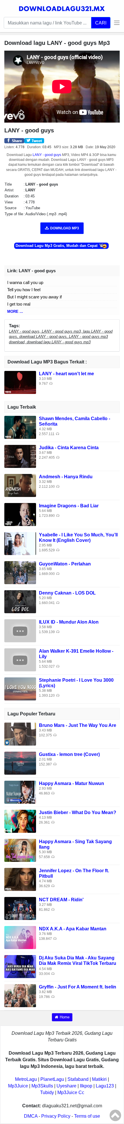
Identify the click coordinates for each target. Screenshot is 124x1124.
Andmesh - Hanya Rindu (66, 476)
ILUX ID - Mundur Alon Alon (69, 622)
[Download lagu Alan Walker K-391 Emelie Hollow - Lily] (20, 659)
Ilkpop (86, 1085)
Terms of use (87, 1116)
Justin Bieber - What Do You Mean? (77, 812)
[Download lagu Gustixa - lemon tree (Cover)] (20, 763)
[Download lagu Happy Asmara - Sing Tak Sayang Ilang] (20, 850)
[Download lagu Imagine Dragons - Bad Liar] (20, 514)
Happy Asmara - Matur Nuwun (71, 783)
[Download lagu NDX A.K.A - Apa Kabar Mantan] (20, 937)
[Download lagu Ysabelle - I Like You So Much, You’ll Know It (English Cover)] (20, 543)
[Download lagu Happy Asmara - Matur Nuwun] (20, 792)
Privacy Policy (55, 1116)
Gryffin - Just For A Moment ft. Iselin (77, 986)
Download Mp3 (64, 228)
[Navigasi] (115, 22)
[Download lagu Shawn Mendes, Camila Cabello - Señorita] (20, 427)
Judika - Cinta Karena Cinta (69, 447)
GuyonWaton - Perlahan (65, 563)
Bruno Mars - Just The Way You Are (77, 725)
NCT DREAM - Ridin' (61, 899)
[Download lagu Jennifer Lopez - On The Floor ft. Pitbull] (20, 879)
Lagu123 (105, 1085)
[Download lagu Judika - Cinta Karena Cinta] (20, 456)
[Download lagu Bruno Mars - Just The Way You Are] (20, 733)
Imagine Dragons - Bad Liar (69, 505)
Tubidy (47, 1092)
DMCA (30, 1116)
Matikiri (99, 1079)
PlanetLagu (52, 1079)
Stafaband (78, 1079)
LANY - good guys (47, 155)
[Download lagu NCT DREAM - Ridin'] (20, 908)
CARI (100, 22)
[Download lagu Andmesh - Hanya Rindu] (20, 485)
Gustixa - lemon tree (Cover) (69, 754)
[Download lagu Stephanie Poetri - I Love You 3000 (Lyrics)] (20, 688)
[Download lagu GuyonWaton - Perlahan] (20, 572)
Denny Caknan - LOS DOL (67, 592)
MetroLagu (26, 1079)
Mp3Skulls (42, 1085)
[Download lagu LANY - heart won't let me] (20, 382)
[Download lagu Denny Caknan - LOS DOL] (20, 601)
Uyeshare (66, 1085)
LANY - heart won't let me (66, 373)
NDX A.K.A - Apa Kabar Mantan (72, 928)
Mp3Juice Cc (70, 1092)
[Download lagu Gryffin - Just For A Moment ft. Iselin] (20, 995)
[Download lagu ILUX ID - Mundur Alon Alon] (20, 630)
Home (64, 1017)
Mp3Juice (18, 1085)
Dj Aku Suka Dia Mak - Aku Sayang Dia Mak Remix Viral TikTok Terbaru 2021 (77, 963)
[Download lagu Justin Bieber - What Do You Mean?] (20, 821)
